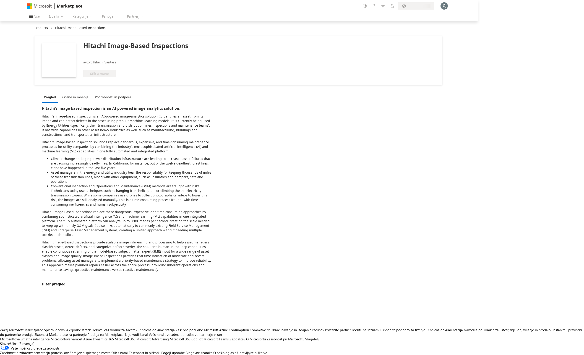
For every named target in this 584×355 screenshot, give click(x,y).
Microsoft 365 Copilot (186, 339)
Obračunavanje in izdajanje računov (297, 330)
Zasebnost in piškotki (144, 352)
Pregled (50, 97)
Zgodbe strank (80, 330)
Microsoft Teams (216, 339)
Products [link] (41, 28)
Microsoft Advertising (152, 339)
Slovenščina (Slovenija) (17, 343)
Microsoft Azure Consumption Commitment (237, 330)
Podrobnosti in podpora (113, 97)
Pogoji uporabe (173, 352)
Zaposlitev (237, 339)
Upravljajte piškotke (252, 352)
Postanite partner (338, 330)
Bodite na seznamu (366, 330)
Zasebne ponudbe (189, 330)
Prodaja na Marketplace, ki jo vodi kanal (118, 334)
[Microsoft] (39, 6)
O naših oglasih (224, 352)
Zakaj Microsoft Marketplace (21, 330)
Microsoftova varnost (66, 339)
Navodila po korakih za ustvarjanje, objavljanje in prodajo (507, 330)
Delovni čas (100, 330)
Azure (87, 339)
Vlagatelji (312, 339)
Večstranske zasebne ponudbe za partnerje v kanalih (188, 334)
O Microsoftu (256, 339)
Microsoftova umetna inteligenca (25, 339)
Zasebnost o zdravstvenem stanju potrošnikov (34, 352)
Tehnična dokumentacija (156, 330)
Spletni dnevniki (56, 330)
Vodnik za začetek (123, 330)
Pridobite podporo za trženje (403, 330)
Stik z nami (119, 352)
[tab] (51, 97)
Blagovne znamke (199, 352)
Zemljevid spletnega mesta (90, 352)
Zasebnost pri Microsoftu (285, 339)
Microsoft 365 (125, 339)
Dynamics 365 (103, 339)
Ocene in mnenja (75, 97)
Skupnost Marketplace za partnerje (60, 334)
